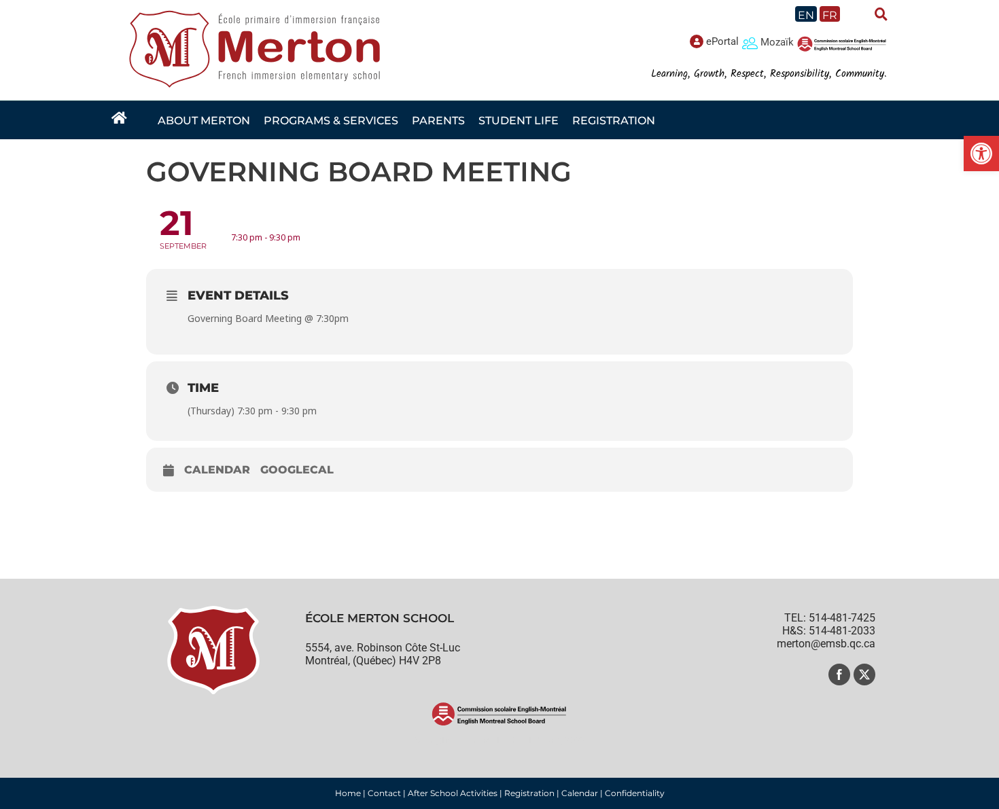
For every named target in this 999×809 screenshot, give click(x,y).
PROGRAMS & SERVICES (331, 120)
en (806, 15)
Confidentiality (635, 793)
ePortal (722, 41)
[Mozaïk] (750, 42)
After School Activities (452, 793)
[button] (981, 153)
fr (829, 15)
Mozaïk (777, 42)
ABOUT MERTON (204, 120)
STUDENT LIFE (518, 120)
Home (348, 793)
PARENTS (438, 120)
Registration (529, 793)
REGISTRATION (613, 120)
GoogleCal (297, 469)
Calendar (217, 469)
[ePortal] (696, 41)
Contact (384, 793)
